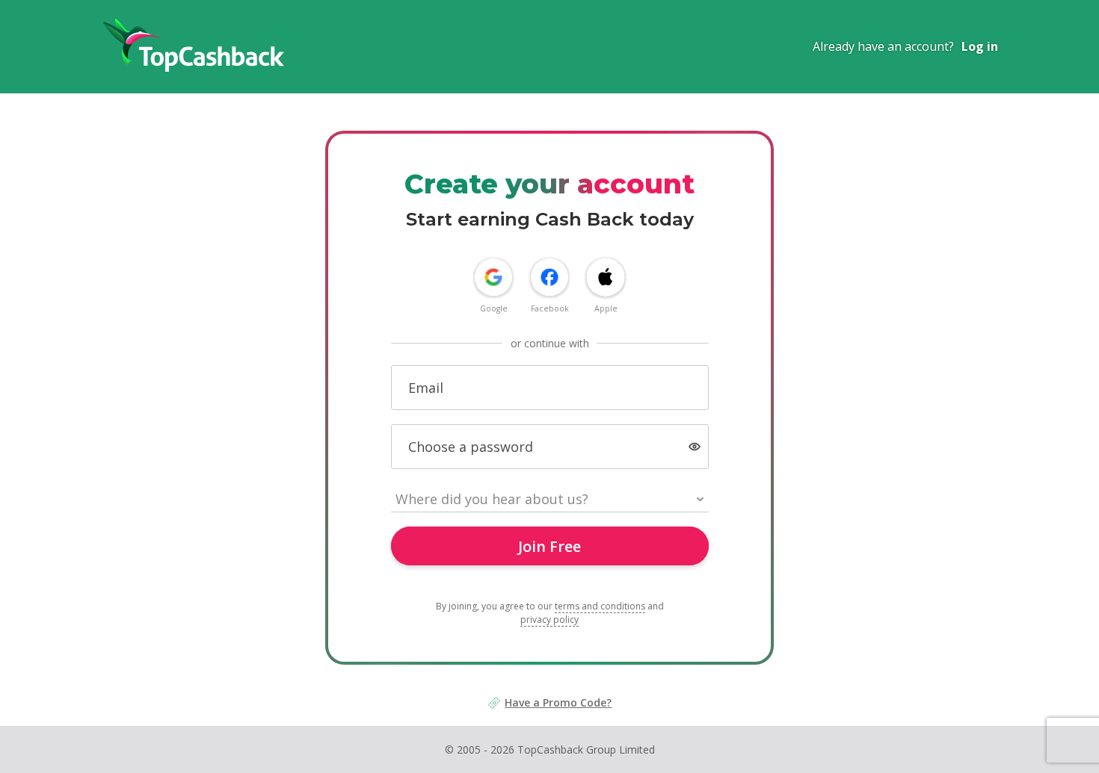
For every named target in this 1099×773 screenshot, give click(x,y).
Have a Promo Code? (558, 702)
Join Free (549, 546)
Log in (979, 46)
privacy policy (549, 619)
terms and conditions (600, 606)
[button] (695, 447)
